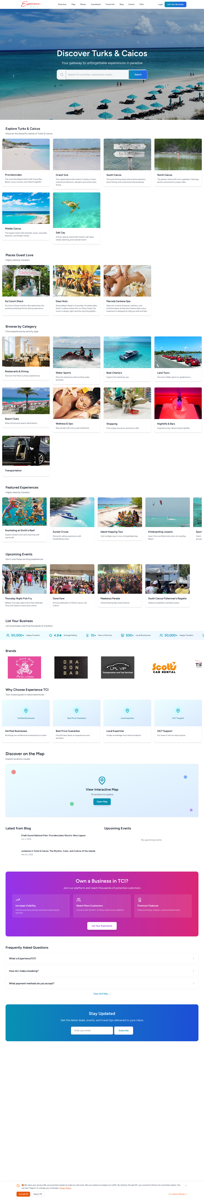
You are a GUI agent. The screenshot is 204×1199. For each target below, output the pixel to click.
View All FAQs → (102, 993)
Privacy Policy (65, 1188)
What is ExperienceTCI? (22, 958)
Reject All (38, 1194)
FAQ (141, 4)
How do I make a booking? (24, 970)
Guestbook (96, 4)
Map (73, 4)
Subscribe (124, 1030)
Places (83, 4)
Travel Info (110, 4)
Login (160, 4)
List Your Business (175, 4)
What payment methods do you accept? (31, 983)
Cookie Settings (178, 1194)
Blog (122, 4)
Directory (62, 4)
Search (138, 74)
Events (131, 4)
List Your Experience (102, 926)
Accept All (23, 1194)
